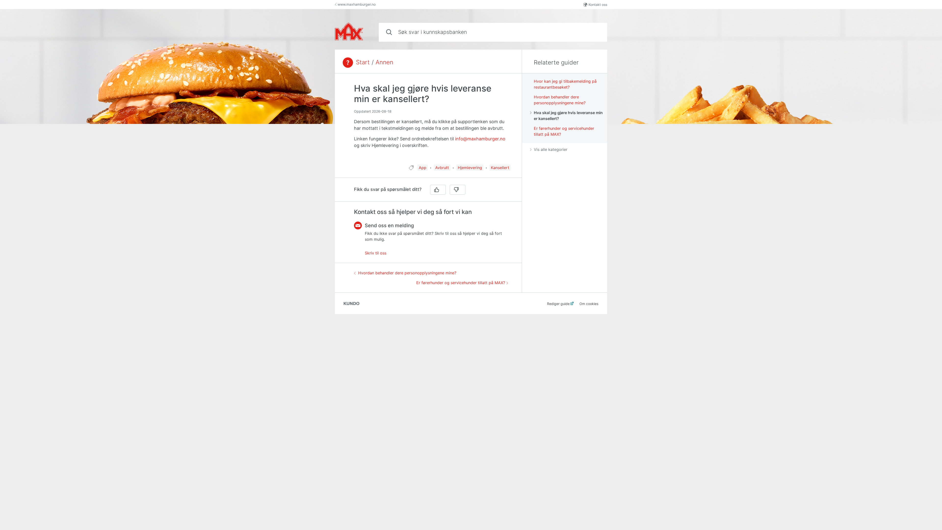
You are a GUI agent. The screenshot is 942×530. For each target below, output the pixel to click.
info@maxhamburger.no (480, 138)
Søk (595, 32)
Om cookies (588, 304)
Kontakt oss (598, 4)
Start (363, 62)
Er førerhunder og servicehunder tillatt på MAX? (460, 282)
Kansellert (500, 167)
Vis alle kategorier (550, 149)
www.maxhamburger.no (357, 4)
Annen (384, 62)
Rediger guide (558, 304)
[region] (428, 121)
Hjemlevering (470, 167)
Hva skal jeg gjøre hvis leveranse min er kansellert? (568, 115)
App (422, 167)
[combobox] (493, 32)
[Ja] (438, 190)
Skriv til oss (375, 253)
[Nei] (457, 190)
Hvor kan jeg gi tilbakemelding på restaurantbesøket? (565, 84)
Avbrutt (442, 167)
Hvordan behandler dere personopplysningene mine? (407, 272)
